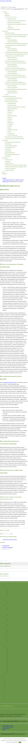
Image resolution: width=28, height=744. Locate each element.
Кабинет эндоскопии (12, 108)
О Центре (5, 11)
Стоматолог (10, 124)
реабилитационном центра (10, 382)
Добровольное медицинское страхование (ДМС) (16, 164)
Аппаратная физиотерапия (11, 145)
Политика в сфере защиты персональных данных (16, 593)
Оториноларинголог (12, 115)
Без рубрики (5, 545)
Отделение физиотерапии (11, 99)
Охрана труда (11, 27)
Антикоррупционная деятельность (8, 726)
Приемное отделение (10, 32)
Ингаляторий (8, 150)
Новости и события (7, 547)
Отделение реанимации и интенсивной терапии (16, 89)
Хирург (9, 127)
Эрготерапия (8, 149)
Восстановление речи (10, 152)
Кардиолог (10, 112)
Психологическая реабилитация (12, 154)
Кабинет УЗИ (11, 110)
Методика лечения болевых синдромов (16, 106)
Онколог (10, 120)
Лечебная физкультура (10, 147)
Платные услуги (9, 159)
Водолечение (8, 143)
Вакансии (7, 15)
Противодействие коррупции (14, 22)
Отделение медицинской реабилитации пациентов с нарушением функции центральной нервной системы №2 (16, 45)
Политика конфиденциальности (8, 725)
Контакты (5, 173)
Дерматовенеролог (12, 103)
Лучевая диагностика (12, 135)
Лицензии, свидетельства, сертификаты (17, 20)
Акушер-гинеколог (12, 105)
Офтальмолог (11, 122)
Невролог (10, 117)
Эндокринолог (11, 133)
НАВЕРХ (4, 729)
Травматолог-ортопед (12, 129)
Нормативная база (12, 18)
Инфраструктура (9, 163)
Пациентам (5, 157)
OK (20, 742)
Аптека (6, 94)
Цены (4, 172)
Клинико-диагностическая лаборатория (14, 136)
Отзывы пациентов (9, 170)
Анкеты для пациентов (10, 168)
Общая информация (12, 39)
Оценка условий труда (6, 728)
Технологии (5, 140)
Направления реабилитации (9, 179)
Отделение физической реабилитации (13, 98)
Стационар (5, 31)
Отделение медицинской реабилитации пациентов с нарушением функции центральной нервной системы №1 (16, 36)
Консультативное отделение (11, 101)
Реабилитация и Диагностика (9, 96)
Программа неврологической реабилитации (10, 539)
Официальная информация (14, 29)
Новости (7, 13)
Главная (4, 178)
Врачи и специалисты (13, 41)
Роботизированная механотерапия (12, 142)
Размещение (8, 161)
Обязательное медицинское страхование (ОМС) (15, 166)
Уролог (9, 131)
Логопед (10, 113)
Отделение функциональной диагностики (14, 138)
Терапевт (10, 126)
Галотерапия (8, 156)
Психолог (10, 119)
